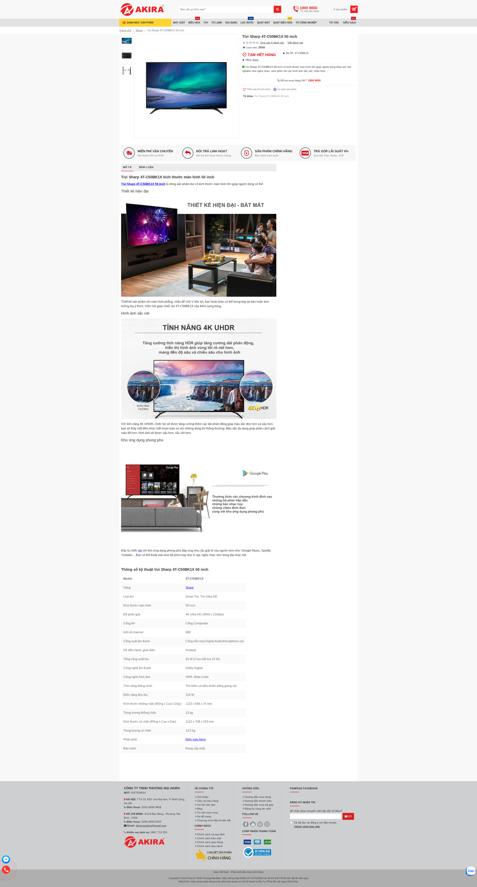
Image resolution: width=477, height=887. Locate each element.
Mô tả (127, 167)
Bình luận (146, 167)
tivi (140, 550)
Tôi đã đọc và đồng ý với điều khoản (315, 824)
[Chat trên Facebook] (6, 860)
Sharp (139, 30)
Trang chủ (125, 30)
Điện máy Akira (196, 739)
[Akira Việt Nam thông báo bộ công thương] (257, 852)
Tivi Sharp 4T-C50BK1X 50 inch (271, 96)
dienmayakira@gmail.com (151, 825)
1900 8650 (314, 80)
